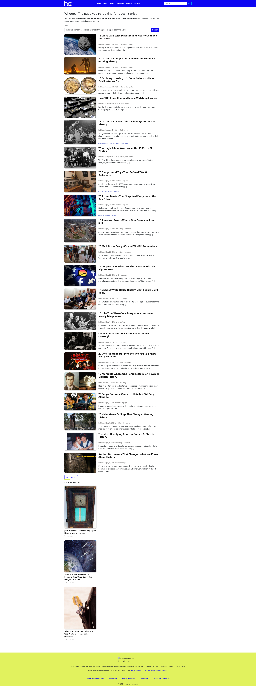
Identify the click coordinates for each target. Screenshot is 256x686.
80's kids (101, 197)
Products (129, 9)
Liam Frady (124, 109)
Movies (114, 221)
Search (67, 31)
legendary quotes (114, 149)
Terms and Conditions (161, 684)
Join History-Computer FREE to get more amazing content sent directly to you (105, 3)
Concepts (112, 9)
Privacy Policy (144, 684)
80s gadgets (108, 197)
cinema (108, 221)
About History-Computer (95, 684)
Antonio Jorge (123, 186)
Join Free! (174, 3)
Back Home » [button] (71, 483)
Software (137, 9)
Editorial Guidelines (128, 684)
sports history (124, 149)
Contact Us (113, 684)
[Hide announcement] (254, 3)
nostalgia (116, 197)
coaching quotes (103, 149)
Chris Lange (124, 136)
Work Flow (121, 328)
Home (99, 9)
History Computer (127, 50)
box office (101, 221)
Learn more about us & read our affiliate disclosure (148, 676)
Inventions (120, 9)
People (105, 9)
